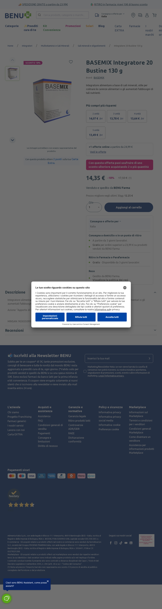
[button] (6, 598)
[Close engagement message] (47, 581)
